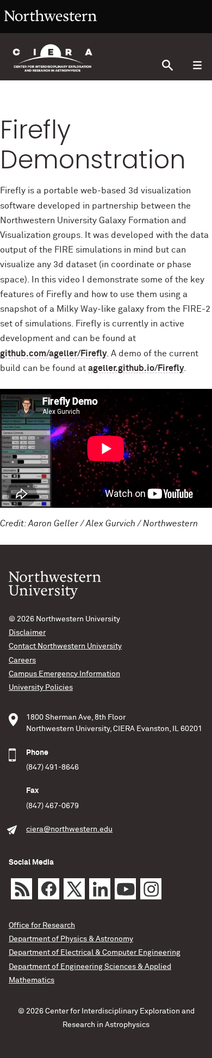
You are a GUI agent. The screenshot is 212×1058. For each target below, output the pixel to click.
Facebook (48, 888)
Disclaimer (27, 633)
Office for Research (42, 925)
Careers (22, 660)
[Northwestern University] (50, 28)
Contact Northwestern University (65, 646)
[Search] (167, 65)
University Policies (41, 687)
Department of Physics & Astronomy (71, 939)
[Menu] (197, 65)
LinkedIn (99, 888)
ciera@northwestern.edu (69, 829)
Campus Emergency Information (64, 674)
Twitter (74, 888)
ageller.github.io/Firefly (136, 368)
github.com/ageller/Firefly (53, 353)
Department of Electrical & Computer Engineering (94, 952)
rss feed (21, 888)
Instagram (150, 888)
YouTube (125, 888)
